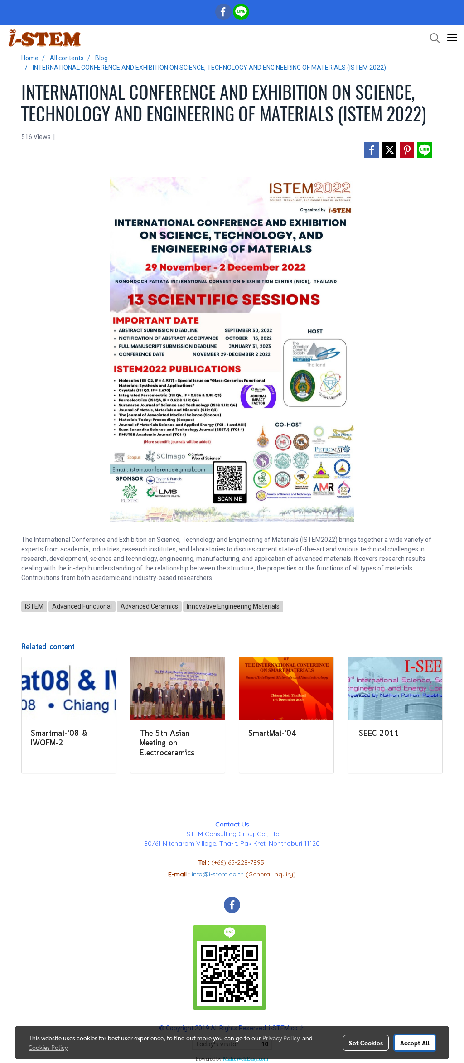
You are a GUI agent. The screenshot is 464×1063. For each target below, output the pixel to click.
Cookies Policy (48, 1047)
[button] (432, 38)
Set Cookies (366, 1043)
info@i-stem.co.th (219, 874)
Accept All (415, 1043)
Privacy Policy (281, 1038)
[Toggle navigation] (452, 38)
